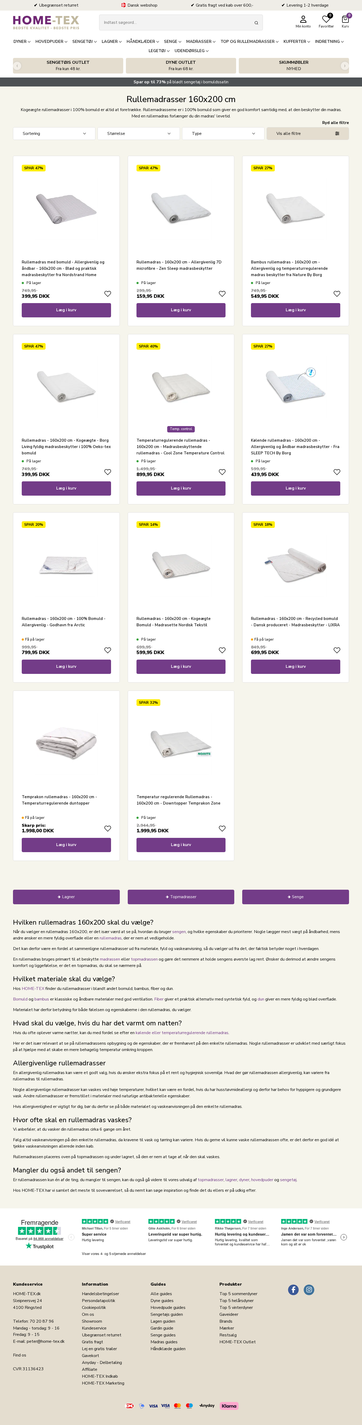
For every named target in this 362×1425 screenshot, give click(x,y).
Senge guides (163, 1335)
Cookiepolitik (94, 1307)
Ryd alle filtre (335, 122)
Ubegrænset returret (101, 1335)
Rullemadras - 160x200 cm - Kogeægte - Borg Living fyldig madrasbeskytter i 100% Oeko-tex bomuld (66, 447)
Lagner (68, 896)
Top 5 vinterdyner (236, 1307)
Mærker (226, 1328)
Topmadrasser (183, 896)
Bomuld (20, 999)
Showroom (92, 1321)
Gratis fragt (92, 1342)
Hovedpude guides (168, 1307)
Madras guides (164, 1342)
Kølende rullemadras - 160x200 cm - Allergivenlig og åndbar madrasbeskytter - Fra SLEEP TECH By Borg (295, 447)
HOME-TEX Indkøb (100, 1376)
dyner (244, 1180)
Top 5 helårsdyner (236, 1301)
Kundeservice (94, 1328)
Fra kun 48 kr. (68, 66)
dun (261, 999)
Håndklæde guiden (168, 1349)
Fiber (159, 999)
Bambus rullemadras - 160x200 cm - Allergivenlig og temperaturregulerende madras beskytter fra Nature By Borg (289, 268)
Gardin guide (162, 1328)
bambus (41, 999)
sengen (179, 932)
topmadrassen (144, 959)
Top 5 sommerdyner (238, 1294)
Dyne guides (162, 1301)
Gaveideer (228, 1314)
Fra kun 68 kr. (181, 66)
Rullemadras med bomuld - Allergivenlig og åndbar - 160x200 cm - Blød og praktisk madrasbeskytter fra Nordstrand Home (63, 268)
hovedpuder (262, 1180)
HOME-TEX (33, 989)
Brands (225, 1321)
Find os (19, 1355)
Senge (298, 896)
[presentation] (17, 66)
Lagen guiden (163, 1321)
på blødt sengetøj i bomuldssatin (181, 82)
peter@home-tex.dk (46, 1341)
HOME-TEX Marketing (103, 1383)
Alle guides (161, 1294)
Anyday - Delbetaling (102, 1362)
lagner (231, 1180)
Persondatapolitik (98, 1301)
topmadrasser (211, 1180)
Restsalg (228, 1335)
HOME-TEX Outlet (237, 1342)
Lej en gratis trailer (99, 1349)
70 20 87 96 (42, 1321)
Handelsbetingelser (100, 1294)
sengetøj (288, 1180)
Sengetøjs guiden (167, 1314)
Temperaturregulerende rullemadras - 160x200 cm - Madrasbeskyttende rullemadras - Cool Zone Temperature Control (180, 447)
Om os (88, 1314)
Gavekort (90, 1356)
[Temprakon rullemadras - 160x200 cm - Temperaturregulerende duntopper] (66, 743)
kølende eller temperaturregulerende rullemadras (182, 1033)
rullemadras (111, 938)
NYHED (293, 66)
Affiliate (89, 1369)
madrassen (110, 959)
